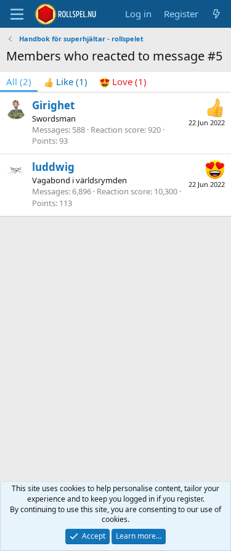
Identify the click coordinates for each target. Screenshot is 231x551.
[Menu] (16, 14)
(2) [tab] (18, 81)
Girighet (53, 105)
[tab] (66, 82)
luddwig (53, 167)
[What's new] (217, 13)
